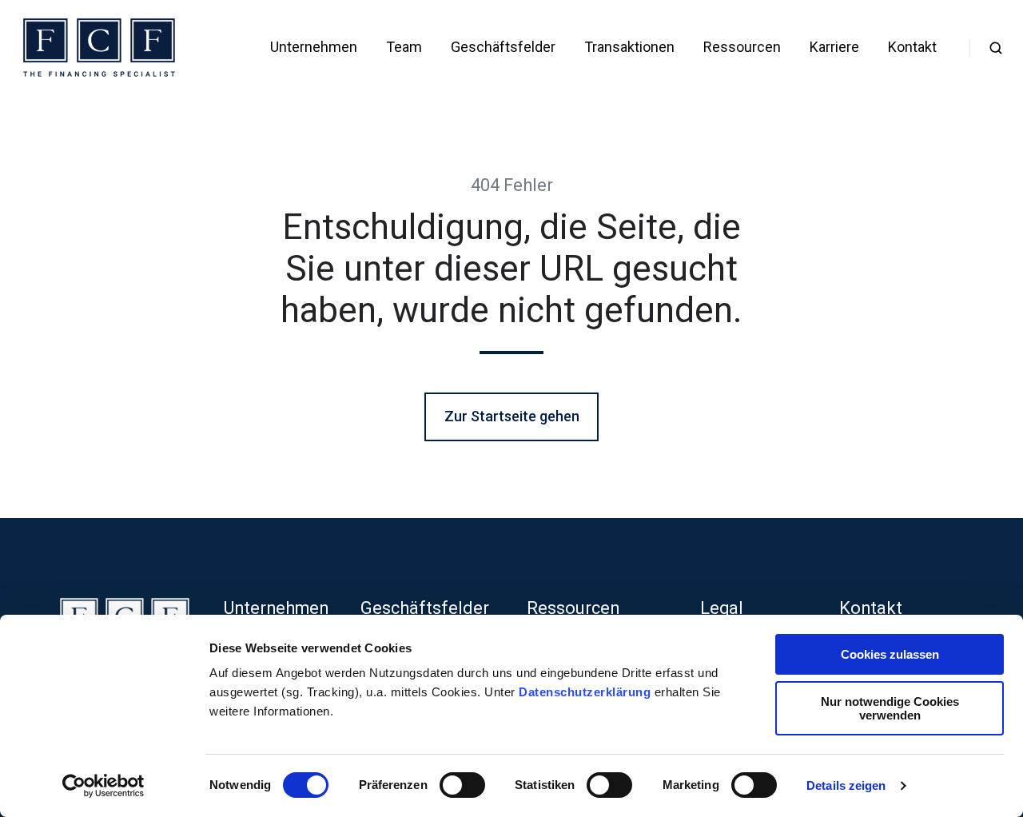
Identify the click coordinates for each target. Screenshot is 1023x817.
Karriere (834, 46)
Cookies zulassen (890, 654)
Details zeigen (846, 785)
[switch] (462, 785)
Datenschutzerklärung (587, 692)
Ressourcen (742, 46)
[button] (996, 48)
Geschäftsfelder (503, 46)
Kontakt (912, 46)
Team (404, 46)
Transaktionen (629, 46)
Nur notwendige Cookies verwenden (890, 708)
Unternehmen (313, 46)
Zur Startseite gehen (511, 416)
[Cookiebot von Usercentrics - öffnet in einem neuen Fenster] (103, 786)
